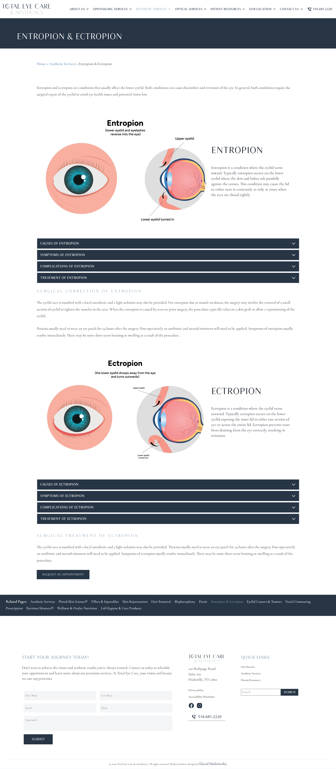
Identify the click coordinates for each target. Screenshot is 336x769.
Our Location (260, 9)
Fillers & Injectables (105, 602)
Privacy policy (196, 690)
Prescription (14, 608)
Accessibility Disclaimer (201, 696)
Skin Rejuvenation (135, 602)
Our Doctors (248, 667)
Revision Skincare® (39, 608)
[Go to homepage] (26, 9)
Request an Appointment (63, 574)
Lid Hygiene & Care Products (121, 608)
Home (41, 64)
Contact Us (289, 9)
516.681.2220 (322, 9)
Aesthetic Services (151, 9)
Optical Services (188, 9)
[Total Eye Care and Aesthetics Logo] (206, 658)
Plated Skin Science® (73, 602)
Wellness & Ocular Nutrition (77, 608)
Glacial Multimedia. (212, 764)
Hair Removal (161, 602)
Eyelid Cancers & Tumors (264, 602)
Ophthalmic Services (110, 9)
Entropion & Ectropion (227, 602)
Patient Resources (226, 9)
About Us (77, 9)
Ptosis (203, 602)
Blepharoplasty (185, 602)
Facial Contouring (298, 602)
